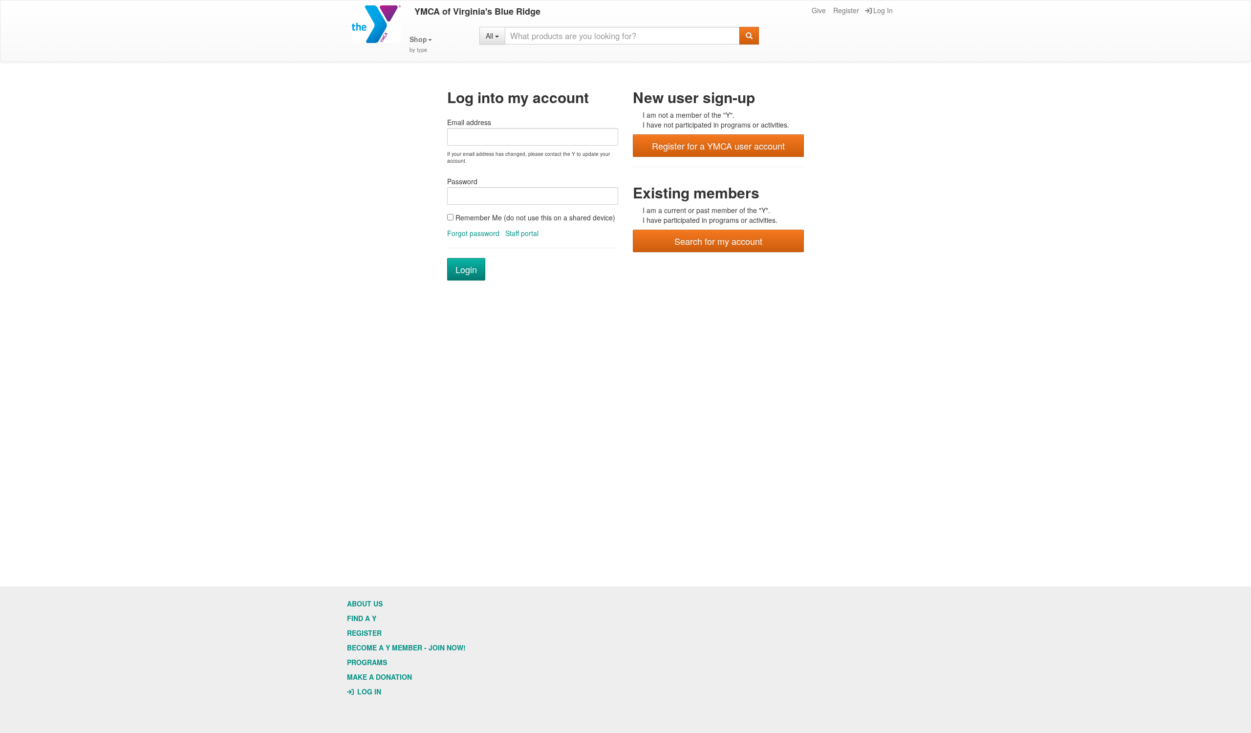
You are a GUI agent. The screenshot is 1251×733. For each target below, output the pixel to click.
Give (819, 10)
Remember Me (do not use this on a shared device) (534, 217)
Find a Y (361, 618)
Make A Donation (379, 677)
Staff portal (522, 233)
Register (846, 10)
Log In (883, 10)
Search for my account (718, 241)
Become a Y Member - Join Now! (406, 647)
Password (462, 181)
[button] (420, 44)
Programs (367, 662)
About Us (365, 603)
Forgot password (473, 233)
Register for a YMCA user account (718, 145)
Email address (469, 122)
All (490, 36)
